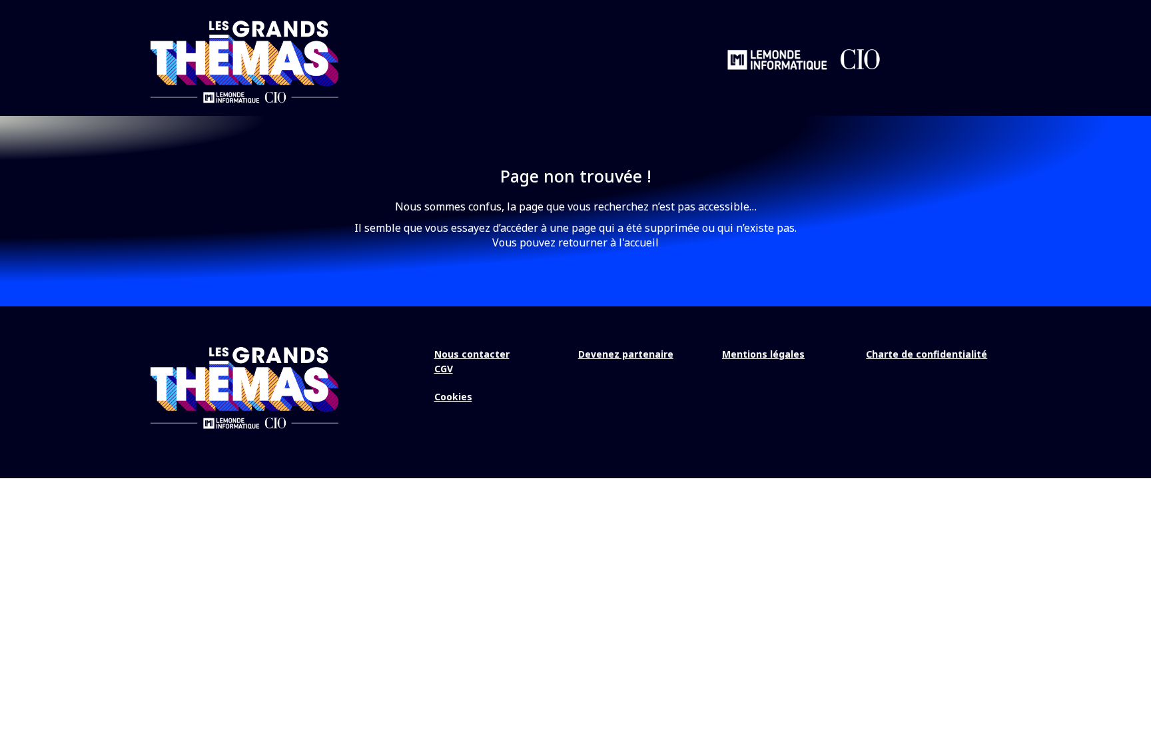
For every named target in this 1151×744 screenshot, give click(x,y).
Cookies (453, 396)
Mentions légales (763, 354)
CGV (443, 368)
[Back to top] (1131, 690)
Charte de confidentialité (926, 354)
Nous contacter (472, 354)
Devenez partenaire (625, 354)
